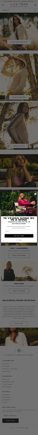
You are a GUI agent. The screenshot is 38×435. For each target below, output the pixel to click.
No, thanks (19, 240)
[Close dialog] (35, 194)
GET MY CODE (19, 236)
